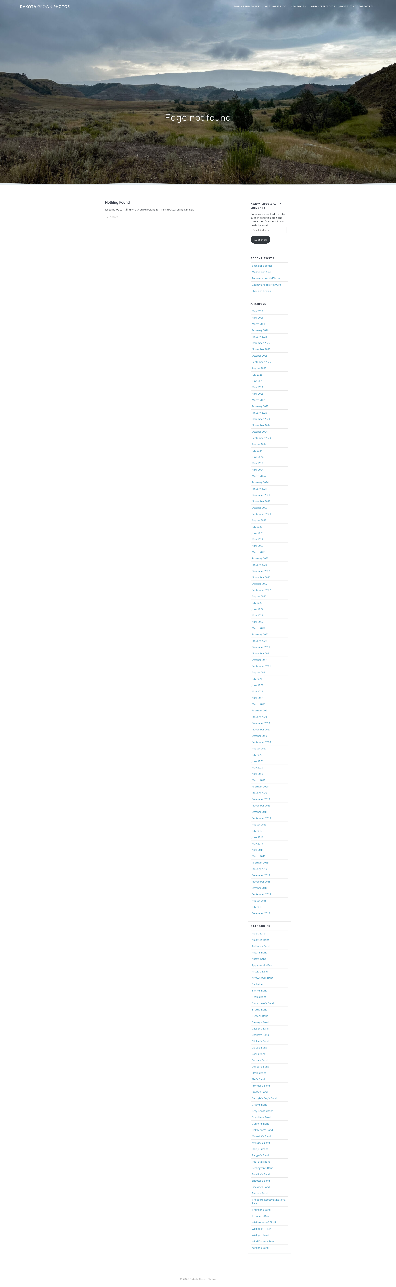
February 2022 (260, 634)
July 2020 (257, 755)
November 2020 (261, 729)
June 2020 (257, 761)
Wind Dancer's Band (263, 1241)
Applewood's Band (262, 965)
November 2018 (261, 881)
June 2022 (257, 609)
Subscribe (260, 239)
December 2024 (261, 419)
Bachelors (257, 984)
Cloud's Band (259, 1047)
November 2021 (261, 653)
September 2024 (261, 438)
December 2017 (261, 913)
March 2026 (258, 324)
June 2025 (257, 381)
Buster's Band (260, 1016)
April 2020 (257, 774)
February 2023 (260, 558)
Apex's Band (259, 959)
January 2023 (259, 564)
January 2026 (259, 336)
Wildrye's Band (260, 1235)
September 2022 (261, 590)
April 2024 (257, 469)
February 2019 (260, 862)
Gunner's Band (260, 1123)
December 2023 (261, 495)
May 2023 (257, 539)
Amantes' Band (260, 940)
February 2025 (260, 406)
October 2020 (259, 736)
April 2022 (257, 621)
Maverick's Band (261, 1136)
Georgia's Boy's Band (264, 1098)
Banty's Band (259, 990)
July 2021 (257, 679)
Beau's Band (259, 997)
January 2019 (259, 869)
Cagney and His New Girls (267, 284)
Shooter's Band (261, 1180)
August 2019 (259, 824)
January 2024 (259, 488)
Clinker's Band (260, 1041)
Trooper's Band (261, 1216)
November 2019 (261, 805)
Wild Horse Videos (323, 6)
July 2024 (257, 450)
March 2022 (258, 628)
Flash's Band (259, 1073)
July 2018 (257, 907)
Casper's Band (260, 1028)
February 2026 (260, 330)
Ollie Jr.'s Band (260, 1149)
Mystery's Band (261, 1142)
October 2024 (259, 431)
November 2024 (261, 425)
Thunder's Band (261, 1209)
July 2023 (257, 526)
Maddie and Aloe (261, 272)
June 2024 (257, 457)
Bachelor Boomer (262, 265)
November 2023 (261, 501)
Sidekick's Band (261, 1187)
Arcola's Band (260, 971)
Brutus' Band (259, 1009)
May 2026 (257, 311)
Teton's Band (259, 1193)
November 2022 (261, 577)
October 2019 (259, 812)
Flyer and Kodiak (261, 291)
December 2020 (261, 723)
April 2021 (257, 698)
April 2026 (257, 317)
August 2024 (259, 444)
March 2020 (258, 780)
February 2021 (260, 710)
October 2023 (259, 507)
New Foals (297, 6)
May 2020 (257, 767)
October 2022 (259, 583)
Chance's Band (260, 1035)
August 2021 (259, 672)
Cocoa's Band (259, 1060)
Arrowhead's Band (262, 978)
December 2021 (261, 647)
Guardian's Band (261, 1117)
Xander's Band (260, 1247)
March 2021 (258, 704)
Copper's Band (260, 1066)
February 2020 (260, 786)
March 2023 (258, 552)
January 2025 (259, 412)
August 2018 (259, 900)
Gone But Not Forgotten (356, 6)
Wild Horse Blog (275, 6)
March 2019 (258, 856)
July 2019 (257, 831)
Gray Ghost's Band (262, 1111)
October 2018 (259, 888)
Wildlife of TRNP (261, 1228)
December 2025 (261, 343)
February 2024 (260, 482)
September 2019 (261, 818)
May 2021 (257, 691)
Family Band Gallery (247, 6)
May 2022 (257, 615)
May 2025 (257, 387)
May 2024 (257, 463)
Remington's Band (262, 1168)
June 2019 (257, 837)
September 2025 (261, 362)
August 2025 (259, 368)
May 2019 (257, 843)
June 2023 (257, 533)
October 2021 (259, 660)
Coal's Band (258, 1054)
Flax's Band (258, 1079)
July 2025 (257, 374)
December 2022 (261, 571)
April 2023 (257, 545)
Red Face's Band (261, 1161)
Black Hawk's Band (263, 1003)
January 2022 (259, 640)
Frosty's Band (260, 1092)
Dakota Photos (45, 7)
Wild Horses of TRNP (264, 1222)
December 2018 (261, 875)
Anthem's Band (260, 946)
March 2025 (258, 400)
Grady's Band (259, 1104)
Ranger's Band (260, 1155)
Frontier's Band (261, 1085)
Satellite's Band (261, 1174)
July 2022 (257, 602)
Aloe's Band (258, 933)
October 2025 (259, 355)
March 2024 (258, 476)
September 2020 (261, 742)
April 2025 (257, 393)
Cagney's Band (260, 1022)
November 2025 (261, 349)
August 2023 (259, 520)
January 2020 (259, 793)
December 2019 (261, 799)
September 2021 (261, 666)
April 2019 (257, 850)
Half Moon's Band (262, 1130)
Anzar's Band (259, 952)
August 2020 (259, 748)
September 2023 (261, 514)
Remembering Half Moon (266, 278)
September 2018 (261, 894)
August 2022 (259, 596)
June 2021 (257, 685)
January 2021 (259, 717)
